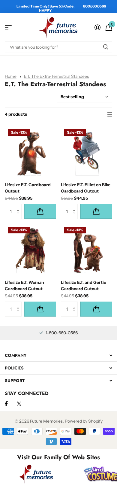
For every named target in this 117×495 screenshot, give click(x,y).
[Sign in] (97, 27)
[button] (19, 206)
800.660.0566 (94, 6)
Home (10, 76)
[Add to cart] (40, 211)
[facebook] (6, 403)
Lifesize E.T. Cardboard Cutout (28, 188)
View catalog (8, 27)
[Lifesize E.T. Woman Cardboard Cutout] (30, 249)
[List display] (109, 114)
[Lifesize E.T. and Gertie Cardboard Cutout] (86, 249)
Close (58, 355)
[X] (19, 404)
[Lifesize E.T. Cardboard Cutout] (30, 152)
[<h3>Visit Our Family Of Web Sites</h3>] (35, 474)
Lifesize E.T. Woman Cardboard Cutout (24, 285)
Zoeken (105, 46)
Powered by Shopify (84, 421)
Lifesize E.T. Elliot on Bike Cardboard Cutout (85, 188)
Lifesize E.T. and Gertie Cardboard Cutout (83, 285)
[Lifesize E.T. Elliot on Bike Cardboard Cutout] (86, 152)
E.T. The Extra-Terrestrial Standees (56, 76)
